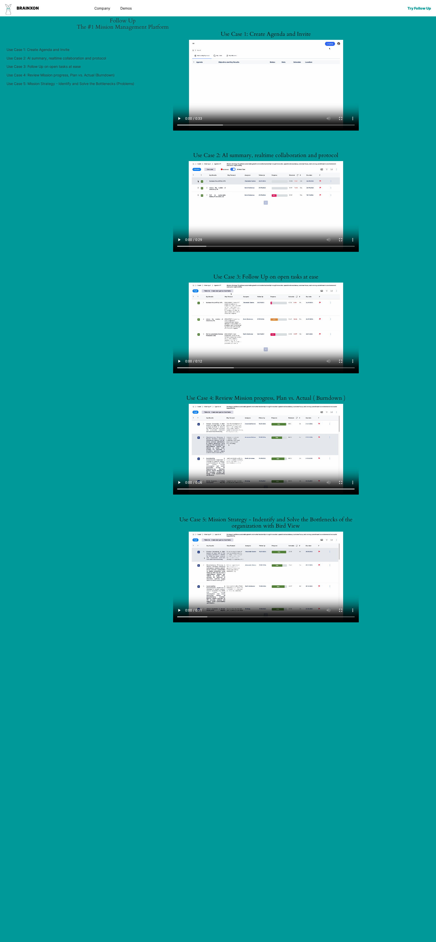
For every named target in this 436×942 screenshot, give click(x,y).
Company (102, 8)
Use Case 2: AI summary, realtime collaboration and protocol (56, 58)
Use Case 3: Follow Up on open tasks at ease (44, 66)
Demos (126, 8)
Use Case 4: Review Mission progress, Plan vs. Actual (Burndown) (61, 75)
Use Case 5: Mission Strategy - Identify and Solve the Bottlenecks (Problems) (70, 83)
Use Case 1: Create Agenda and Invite (38, 49)
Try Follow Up (419, 8)
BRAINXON (28, 8)
